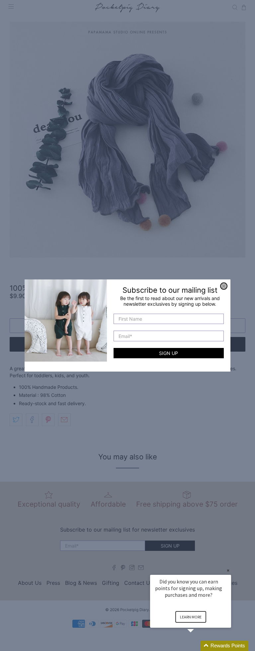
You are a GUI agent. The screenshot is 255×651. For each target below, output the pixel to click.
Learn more (191, 616)
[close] (223, 286)
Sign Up (168, 353)
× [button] (228, 570)
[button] (198, 646)
